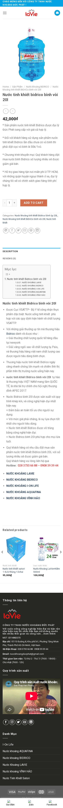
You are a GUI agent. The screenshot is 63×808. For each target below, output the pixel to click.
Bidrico (10, 333)
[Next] (60, 559)
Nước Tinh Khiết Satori (16, 778)
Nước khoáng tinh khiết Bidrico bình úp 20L (36, 215)
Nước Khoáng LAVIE (15, 764)
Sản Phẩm (17, 86)
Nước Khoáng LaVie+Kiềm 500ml (46, 570)
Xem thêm (49, 633)
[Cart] (57, 13)
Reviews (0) (9, 258)
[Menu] (5, 13)
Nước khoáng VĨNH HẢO (17, 771)
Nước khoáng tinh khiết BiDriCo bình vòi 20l (30, 88)
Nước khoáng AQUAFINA (18, 751)
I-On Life (8, 744)
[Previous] (2, 559)
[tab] (31, 251)
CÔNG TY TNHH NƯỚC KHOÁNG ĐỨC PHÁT (28, 625)
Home (6, 86)
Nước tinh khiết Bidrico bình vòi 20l (27, 279)
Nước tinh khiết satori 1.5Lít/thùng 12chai (14, 570)
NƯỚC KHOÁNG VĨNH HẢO (33, 295)
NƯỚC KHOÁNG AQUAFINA (34, 292)
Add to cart (33, 202)
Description (10, 251)
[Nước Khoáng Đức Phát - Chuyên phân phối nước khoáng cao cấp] (31, 13)
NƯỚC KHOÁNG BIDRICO (32, 286)
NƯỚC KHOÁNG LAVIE (31, 282)
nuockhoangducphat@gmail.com (27, 654)
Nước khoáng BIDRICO (37, 86)
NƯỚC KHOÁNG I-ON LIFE (33, 289)
